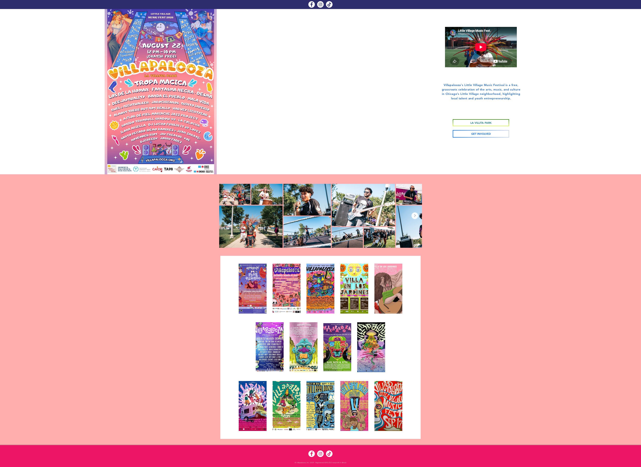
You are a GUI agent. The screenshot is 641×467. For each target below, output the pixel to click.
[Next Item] (414, 215)
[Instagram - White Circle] (320, 4)
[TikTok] (329, 4)
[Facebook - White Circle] (311, 4)
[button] (253, 289)
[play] (209, 171)
